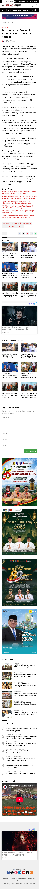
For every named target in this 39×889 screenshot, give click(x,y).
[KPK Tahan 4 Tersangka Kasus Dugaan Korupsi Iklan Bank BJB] (10, 286)
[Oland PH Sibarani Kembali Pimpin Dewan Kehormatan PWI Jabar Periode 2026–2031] (10, 267)
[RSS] (31, 872)
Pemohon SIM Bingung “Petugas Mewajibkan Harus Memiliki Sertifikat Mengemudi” (21, 737)
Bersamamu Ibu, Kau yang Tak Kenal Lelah (21, 773)
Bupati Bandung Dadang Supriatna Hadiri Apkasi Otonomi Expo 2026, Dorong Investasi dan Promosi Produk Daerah (25, 704)
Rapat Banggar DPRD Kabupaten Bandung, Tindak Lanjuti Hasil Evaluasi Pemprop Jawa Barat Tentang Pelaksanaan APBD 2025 (25, 713)
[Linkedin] (19, 872)
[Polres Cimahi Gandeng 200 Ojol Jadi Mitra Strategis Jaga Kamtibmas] (7, 676)
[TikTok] (27, 872)
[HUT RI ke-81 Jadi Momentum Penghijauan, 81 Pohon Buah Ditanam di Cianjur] (29, 267)
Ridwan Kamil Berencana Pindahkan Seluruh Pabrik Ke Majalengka (21, 730)
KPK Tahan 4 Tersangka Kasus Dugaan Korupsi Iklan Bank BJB (18, 212)
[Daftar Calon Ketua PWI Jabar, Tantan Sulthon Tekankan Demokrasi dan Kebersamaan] (29, 286)
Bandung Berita (10, 40)
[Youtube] (23, 872)
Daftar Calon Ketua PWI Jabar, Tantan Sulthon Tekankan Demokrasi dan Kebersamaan (18, 216)
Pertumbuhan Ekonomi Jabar (13, 227)
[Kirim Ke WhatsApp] (35, 233)
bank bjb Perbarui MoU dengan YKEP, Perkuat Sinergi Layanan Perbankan (24, 666)
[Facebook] (8, 872)
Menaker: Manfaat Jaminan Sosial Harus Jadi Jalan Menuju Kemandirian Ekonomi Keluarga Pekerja (19, 197)
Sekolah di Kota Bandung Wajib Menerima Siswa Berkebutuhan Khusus (20, 759)
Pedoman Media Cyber (19, 879)
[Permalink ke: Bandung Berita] (3, 41)
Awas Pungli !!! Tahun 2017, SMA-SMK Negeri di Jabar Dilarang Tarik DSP (21, 744)
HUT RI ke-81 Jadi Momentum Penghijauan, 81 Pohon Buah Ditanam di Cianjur (17, 207)
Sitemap (20, 881)
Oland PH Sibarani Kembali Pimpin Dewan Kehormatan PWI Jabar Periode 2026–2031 (16, 202)
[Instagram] (16, 872)
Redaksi (6, 879)
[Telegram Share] (31, 233)
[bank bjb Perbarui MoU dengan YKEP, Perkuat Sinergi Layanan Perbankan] (7, 666)
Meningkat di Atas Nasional (21, 223)
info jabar (6, 223)
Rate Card (31, 879)
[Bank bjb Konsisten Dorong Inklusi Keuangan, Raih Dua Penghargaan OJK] (7, 695)
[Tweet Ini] (23, 233)
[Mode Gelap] (33, 5)
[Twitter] (12, 872)
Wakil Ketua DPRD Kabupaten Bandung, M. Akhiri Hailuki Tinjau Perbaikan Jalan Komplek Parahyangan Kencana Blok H (25, 685)
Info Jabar (5, 27)
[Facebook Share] (19, 233)
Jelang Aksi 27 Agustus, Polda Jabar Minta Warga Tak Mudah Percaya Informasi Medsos (19, 192)
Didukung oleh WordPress (13, 884)
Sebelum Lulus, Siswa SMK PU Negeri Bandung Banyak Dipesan (18, 752)
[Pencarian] (36, 5)
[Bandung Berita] (13, 5)
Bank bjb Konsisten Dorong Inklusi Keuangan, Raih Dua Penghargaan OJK (25, 694)
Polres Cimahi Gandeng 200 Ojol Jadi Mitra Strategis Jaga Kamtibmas (25, 675)
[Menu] (3, 5)
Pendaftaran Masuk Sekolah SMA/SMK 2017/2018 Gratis (19, 767)
